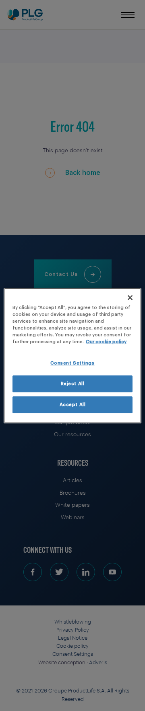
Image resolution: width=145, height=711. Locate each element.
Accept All (73, 404)
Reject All (73, 383)
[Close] (130, 297)
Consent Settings (72, 363)
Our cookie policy (106, 342)
